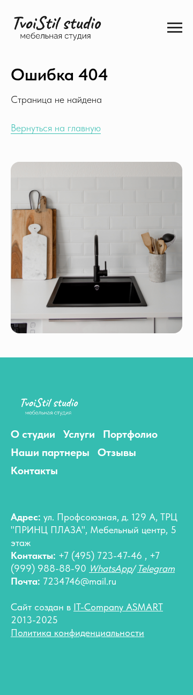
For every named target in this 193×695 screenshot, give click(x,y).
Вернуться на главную (56, 127)
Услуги (79, 434)
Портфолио (130, 434)
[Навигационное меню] (174, 28)
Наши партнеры (50, 452)
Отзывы (117, 452)
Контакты (34, 470)
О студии (33, 434)
